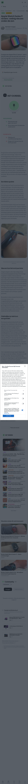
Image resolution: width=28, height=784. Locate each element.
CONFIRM (8, 415)
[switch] (23, 394)
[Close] (25, 366)
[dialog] (14, 392)
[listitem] (14, 391)
